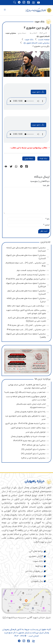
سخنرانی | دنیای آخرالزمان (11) (25, 449)
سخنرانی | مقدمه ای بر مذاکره (25, 457)
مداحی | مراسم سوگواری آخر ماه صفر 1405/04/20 (25, 278)
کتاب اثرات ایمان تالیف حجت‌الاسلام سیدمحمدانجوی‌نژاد (26, 405)
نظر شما (46, 185)
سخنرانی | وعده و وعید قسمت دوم (25, 270)
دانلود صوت (36, 92)
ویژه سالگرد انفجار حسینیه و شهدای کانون (25, 427)
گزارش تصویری (36, 556)
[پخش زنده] (38, 3)
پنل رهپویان (37, 581)
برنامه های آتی (36, 551)
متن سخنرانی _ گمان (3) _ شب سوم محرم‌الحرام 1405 (26, 264)
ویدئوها (39, 566)
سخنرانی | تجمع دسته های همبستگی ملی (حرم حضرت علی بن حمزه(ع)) (26, 319)
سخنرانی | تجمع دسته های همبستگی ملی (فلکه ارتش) (26, 299)
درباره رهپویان (36, 576)
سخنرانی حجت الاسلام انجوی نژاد (36, 43)
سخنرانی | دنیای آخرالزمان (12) (25, 453)
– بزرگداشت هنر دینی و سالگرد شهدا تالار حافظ (25, 305)
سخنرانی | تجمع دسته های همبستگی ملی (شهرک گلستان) (26, 256)
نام (47, 219)
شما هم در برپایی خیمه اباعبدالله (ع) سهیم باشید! (24, 392)
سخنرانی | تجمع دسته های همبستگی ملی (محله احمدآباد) (26, 249)
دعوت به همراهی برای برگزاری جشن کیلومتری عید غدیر (25, 417)
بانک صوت (29, 39)
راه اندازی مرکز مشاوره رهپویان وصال (25, 411)
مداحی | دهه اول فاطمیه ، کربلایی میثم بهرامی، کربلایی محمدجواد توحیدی (26, 386)
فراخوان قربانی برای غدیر (25, 431)
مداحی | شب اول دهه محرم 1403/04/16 (25, 440)
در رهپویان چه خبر (34, 571)
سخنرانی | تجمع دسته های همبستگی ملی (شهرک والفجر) (26, 335)
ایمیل (46, 225)
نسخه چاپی (28, 158)
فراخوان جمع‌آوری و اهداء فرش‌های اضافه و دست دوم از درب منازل (26, 398)
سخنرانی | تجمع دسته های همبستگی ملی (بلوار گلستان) (26, 292)
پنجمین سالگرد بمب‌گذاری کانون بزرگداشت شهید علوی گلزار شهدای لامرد (26, 311)
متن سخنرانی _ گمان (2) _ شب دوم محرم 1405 (25, 329)
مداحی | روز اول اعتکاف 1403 (25, 444)
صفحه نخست (43, 39)
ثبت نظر (43, 231)
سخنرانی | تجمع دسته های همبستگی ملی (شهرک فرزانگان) (26, 284)
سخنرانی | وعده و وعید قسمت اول (25, 274)
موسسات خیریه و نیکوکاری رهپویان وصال (25, 436)
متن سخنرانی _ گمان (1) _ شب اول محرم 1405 (25, 325)
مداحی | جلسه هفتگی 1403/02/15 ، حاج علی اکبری (25, 423)
